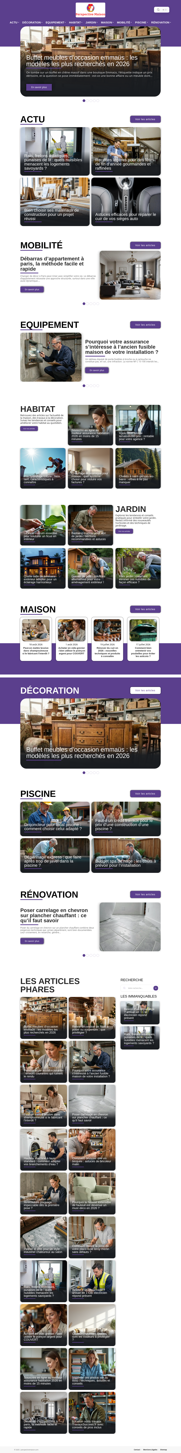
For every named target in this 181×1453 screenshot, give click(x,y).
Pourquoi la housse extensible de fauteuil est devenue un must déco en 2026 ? (91, 1205)
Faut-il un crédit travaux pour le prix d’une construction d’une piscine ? (124, 824)
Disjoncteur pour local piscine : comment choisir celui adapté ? (53, 826)
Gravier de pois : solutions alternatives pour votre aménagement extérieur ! (88, 579)
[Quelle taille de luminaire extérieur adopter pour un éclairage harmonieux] (43, 568)
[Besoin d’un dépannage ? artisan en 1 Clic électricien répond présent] (92, 1281)
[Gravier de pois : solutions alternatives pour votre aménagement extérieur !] (90, 568)
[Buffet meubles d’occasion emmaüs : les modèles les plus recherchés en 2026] (90, 733)
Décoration (49, 690)
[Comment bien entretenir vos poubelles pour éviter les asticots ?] (143, 630)
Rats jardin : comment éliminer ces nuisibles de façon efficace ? (135, 579)
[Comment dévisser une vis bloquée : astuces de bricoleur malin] (92, 1150)
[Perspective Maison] (90, 10)
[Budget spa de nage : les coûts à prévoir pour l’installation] (126, 855)
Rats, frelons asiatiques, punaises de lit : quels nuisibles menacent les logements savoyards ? (53, 162)
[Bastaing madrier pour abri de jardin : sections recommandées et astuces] (90, 525)
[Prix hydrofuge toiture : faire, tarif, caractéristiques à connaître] (43, 468)
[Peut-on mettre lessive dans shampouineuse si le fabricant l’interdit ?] (35, 630)
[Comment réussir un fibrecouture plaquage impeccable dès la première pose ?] (43, 1193)
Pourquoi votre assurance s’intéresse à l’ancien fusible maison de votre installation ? (121, 347)
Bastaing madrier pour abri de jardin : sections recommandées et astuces (88, 536)
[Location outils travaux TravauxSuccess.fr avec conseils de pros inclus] (92, 1413)
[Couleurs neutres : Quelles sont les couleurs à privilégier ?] (92, 1325)
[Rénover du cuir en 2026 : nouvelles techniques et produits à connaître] (107, 630)
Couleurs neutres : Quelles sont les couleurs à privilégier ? (91, 1336)
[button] (84, 100)
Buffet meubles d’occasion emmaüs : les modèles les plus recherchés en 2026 (82, 60)
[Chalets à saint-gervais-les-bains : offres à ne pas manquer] (138, 468)
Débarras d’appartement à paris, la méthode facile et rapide (52, 264)
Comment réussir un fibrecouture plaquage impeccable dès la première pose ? (41, 1203)
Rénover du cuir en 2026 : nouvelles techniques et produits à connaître (107, 652)
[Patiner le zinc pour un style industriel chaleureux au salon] (43, 1237)
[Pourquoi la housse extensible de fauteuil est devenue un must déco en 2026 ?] (92, 1193)
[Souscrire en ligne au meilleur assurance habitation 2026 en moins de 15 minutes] (90, 425)
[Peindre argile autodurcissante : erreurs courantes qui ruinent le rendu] (43, 1062)
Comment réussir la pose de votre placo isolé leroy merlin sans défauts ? (90, 1249)
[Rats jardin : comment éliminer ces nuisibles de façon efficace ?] (138, 568)
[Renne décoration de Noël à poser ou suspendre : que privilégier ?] (92, 1018)
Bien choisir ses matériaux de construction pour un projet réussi (51, 214)
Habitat (37, 409)
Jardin (130, 509)
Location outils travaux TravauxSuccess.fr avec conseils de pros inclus (87, 1424)
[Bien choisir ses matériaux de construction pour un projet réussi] (55, 202)
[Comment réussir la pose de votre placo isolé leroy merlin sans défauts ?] (92, 1237)
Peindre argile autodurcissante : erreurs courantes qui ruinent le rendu (43, 1073)
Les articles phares (50, 985)
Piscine (38, 794)
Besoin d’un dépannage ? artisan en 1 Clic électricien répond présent (89, 1292)
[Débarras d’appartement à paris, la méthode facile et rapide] (130, 275)
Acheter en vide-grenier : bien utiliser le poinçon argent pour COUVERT (71, 651)
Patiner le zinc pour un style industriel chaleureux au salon (43, 1250)
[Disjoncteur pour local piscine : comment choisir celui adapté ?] (55, 819)
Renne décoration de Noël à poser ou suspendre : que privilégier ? (90, 1029)
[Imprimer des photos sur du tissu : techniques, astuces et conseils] (92, 1369)
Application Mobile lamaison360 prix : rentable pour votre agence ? (136, 436)
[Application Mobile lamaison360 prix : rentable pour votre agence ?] (138, 425)
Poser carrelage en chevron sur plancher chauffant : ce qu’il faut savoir (54, 915)
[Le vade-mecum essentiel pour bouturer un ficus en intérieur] (43, 525)
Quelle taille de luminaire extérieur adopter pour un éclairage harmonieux (40, 579)
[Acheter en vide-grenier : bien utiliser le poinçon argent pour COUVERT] (71, 630)
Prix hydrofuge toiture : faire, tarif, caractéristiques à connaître (42, 479)
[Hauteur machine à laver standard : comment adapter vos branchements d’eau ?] (43, 1150)
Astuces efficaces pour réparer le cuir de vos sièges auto (125, 216)
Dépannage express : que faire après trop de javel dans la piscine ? (52, 861)
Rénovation (49, 894)
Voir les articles (145, 119)
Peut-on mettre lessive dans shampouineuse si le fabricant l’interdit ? (35, 651)
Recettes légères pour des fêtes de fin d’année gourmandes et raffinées (124, 164)
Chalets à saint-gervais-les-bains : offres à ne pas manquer (136, 479)
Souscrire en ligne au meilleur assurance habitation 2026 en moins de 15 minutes (90, 434)
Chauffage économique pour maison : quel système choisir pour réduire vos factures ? (89, 478)
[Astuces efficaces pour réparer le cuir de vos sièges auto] (126, 202)
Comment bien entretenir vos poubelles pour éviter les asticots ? (143, 652)
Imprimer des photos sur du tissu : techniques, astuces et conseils (91, 1380)
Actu (32, 119)
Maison (38, 609)
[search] (158, 10)
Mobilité (41, 245)
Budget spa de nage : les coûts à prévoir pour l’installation (125, 863)
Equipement (49, 325)
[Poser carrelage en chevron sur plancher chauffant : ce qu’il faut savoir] (130, 926)
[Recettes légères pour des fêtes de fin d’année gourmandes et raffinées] (126, 151)
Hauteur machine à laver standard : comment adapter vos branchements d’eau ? (42, 1161)
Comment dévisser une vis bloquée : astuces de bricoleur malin (91, 1161)
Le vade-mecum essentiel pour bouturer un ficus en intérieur (40, 536)
